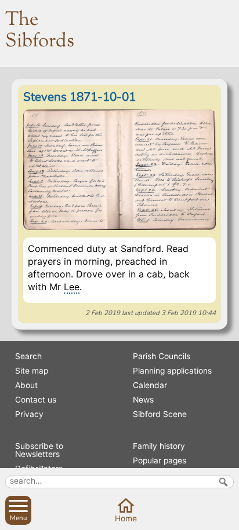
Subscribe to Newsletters (39, 450)
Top (227, 517)
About (26, 385)
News (143, 399)
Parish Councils (161, 356)
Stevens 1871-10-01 (79, 97)
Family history (159, 446)
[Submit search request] (223, 482)
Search (28, 356)
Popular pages (159, 460)
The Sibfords (39, 30)
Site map (31, 370)
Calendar (150, 385)
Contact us (35, 399)
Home (126, 518)
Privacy (29, 414)
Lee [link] (71, 287)
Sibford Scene (160, 414)
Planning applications (172, 370)
